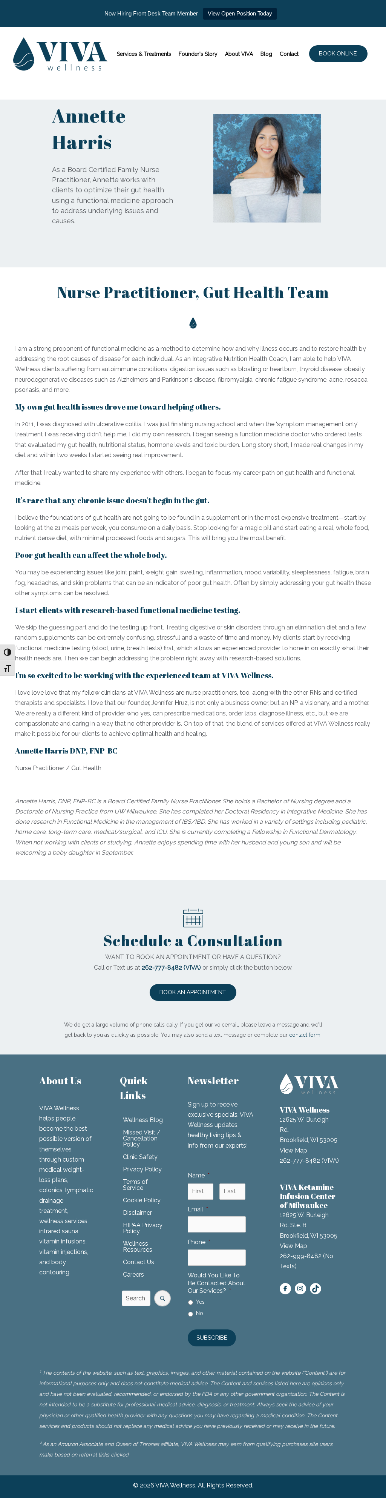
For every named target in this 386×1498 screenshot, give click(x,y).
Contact (289, 54)
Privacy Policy (142, 1169)
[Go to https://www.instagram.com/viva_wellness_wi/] (300, 1288)
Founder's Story (198, 54)
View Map (293, 1150)
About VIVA (239, 54)
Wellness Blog (143, 1120)
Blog (266, 54)
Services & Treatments (144, 54)
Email (198, 1209)
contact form (304, 1035)
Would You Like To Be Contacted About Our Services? (216, 1283)
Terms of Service (135, 1184)
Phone (199, 1242)
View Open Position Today (240, 13)
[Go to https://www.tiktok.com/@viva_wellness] (315, 1288)
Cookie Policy (142, 1200)
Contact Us (138, 1262)
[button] (338, 53)
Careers (133, 1274)
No (199, 1313)
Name (199, 1175)
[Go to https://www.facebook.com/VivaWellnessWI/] (285, 1288)
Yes (200, 1302)
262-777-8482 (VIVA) (309, 1160)
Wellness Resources (137, 1246)
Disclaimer (137, 1212)
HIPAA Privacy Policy (142, 1228)
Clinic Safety (140, 1156)
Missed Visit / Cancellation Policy (142, 1138)
